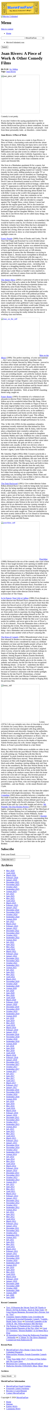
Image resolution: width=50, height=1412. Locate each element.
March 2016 (11, 1110)
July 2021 (10, 970)
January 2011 (11, 1253)
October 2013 (11, 1177)
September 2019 (12, 1014)
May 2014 (10, 1161)
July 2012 (10, 1212)
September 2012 (12, 1207)
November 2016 (12, 1092)
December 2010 (12, 1256)
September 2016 (12, 1097)
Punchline (43, 559)
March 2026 (11, 875)
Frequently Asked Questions (17, 1388)
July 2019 (10, 1018)
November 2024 (12, 912)
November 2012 (12, 1203)
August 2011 (11, 1237)
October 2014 (11, 1150)
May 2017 (10, 1078)
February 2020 (12, 1002)
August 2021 (11, 967)
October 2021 (11, 963)
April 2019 (10, 1025)
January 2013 (11, 1198)
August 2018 (11, 1044)
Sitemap (9, 1404)
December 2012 (12, 1200)
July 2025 (10, 894)
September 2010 (12, 1263)
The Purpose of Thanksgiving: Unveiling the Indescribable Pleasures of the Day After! (24, 1327)
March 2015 (11, 1138)
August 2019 (11, 1016)
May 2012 (10, 1217)
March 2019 (11, 1027)
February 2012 (12, 1223)
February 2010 (12, 1279)
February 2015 (12, 1140)
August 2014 (11, 1154)
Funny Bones (6, 397)
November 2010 (12, 1258)
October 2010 (11, 1260)
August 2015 (11, 1127)
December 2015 (12, 1117)
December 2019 (12, 1007)
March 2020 (11, 1000)
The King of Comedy (9, 637)
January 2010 (11, 1281)
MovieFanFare (22, 1397)
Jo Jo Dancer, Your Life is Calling (14, 598)
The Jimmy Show (8, 280)
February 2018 (12, 1057)
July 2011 (10, 1240)
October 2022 (11, 935)
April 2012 (10, 1219)
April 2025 (10, 901)
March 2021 (11, 979)
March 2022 (11, 951)
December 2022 (12, 931)
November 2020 (12, 981)
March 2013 (11, 1193)
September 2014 (12, 1152)
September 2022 (12, 937)
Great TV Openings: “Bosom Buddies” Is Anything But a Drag (27, 1330)
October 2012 (11, 1205)
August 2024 (11, 919)
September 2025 (12, 889)
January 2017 (11, 1087)
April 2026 (10, 873)
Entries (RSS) (11, 1406)
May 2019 (10, 1023)
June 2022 (10, 944)
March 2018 (11, 1055)
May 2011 (10, 1244)
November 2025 (12, 884)
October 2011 (11, 1233)
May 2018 (10, 1050)
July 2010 (10, 1267)
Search (4, 47)
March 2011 (11, 1249)
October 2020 (11, 984)
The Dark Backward (9, 483)
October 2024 (11, 914)
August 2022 (11, 940)
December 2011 (12, 1228)
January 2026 (11, 880)
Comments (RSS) (13, 1409)
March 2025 (11, 903)
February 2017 (12, 1085)
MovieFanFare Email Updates (18, 1386)
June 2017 (10, 1076)
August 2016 (11, 1099)
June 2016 (10, 1104)
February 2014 (12, 1168)
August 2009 (11, 1293)
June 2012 (10, 1214)
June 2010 (10, 1270)
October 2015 (11, 1122)
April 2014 (10, 1164)
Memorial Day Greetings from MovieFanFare (24, 1364)
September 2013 (12, 1180)
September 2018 (12, 1041)
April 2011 (10, 1247)
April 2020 (10, 997)
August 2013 (11, 1182)
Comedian (5, 795)
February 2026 (12, 877)
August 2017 (11, 1071)
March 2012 (11, 1221)
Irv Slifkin (14, 69)
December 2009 (12, 1283)
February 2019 (12, 1030)
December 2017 (12, 1062)
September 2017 (12, 1069)
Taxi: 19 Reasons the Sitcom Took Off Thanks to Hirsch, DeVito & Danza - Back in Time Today (26, 1308)
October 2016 (11, 1094)
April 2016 (10, 1108)
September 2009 (12, 1290)
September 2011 (12, 1235)
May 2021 (10, 974)
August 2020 (11, 988)
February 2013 (12, 1196)
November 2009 (12, 1286)
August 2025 (11, 891)
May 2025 (10, 898)
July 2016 (10, 1101)
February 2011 (12, 1251)
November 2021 (12, 961)
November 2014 (12, 1147)
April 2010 (10, 1274)
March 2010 (11, 1277)
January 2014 (11, 1170)
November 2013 (12, 1175)
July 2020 (10, 991)
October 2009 (11, 1288)
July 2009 (10, 1295)
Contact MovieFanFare (15, 1393)
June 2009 (10, 1297)
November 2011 (12, 1230)
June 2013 (10, 1187)
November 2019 (12, 1009)
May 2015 (10, 1134)
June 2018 (10, 1048)
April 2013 (10, 1191)
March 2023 (11, 924)
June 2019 (10, 1021)
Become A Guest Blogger (16, 1391)
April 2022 (10, 949)
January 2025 (11, 907)
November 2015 (12, 1120)
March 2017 (11, 1083)
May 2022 (10, 947)
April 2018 (10, 1053)
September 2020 (12, 986)
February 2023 (12, 926)
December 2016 (12, 1090)
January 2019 (11, 1032)
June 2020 (10, 993)
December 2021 (12, 958)
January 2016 (11, 1115)
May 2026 (10, 871)
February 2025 (12, 905)
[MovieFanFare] (20, 15)
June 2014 (10, 1159)
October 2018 (11, 1039)
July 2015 (10, 1129)
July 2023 (10, 921)
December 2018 (12, 1034)
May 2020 (10, 995)
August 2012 (11, 1210)
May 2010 (10, 1272)
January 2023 (11, 928)
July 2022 (10, 942)
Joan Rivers (11, 71)
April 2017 (10, 1080)
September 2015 (12, 1124)
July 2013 (10, 1184)
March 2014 (11, 1166)
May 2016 (10, 1106)
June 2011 (10, 1242)
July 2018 (10, 1046)
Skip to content (7, 29)
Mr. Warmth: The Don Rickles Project (23, 805)
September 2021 (12, 965)
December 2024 (12, 910)
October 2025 (11, 887)
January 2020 (11, 1004)
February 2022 (12, 954)
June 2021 (10, 972)
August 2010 (11, 1265)
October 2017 (11, 1067)
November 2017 (12, 1064)
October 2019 (11, 1011)
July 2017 (10, 1074)
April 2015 (10, 1136)
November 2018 (12, 1037)
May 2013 (10, 1189)
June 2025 (10, 896)
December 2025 (12, 882)
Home (8, 33)
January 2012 (11, 1226)
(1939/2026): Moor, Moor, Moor (27, 1366)
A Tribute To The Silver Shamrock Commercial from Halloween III (26, 1338)
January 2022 (11, 956)
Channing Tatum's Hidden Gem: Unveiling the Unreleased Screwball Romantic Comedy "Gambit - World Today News (27, 1319)
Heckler (43, 816)
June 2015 (10, 1131)
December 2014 (12, 1145)
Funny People (6, 238)
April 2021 (10, 977)
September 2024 (12, 917)
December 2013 (12, 1173)
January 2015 (11, 1143)
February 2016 (12, 1113)
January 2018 (11, 1060)
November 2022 (12, 933)
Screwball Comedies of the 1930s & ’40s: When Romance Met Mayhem (26, 1322)
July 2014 (10, 1157)
